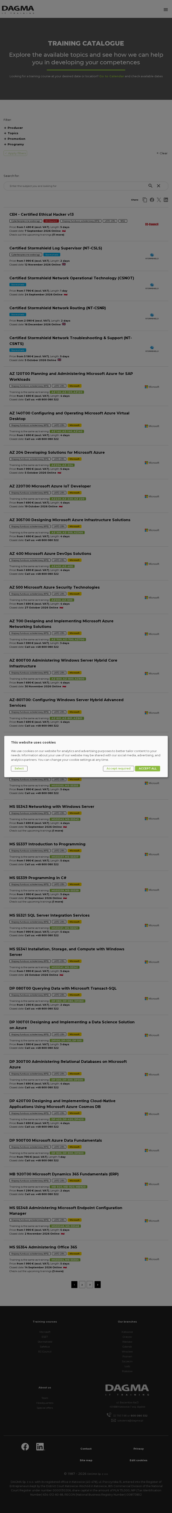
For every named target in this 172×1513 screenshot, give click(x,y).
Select (19, 768)
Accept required (119, 768)
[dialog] (86, 756)
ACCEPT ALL (148, 768)
